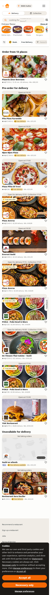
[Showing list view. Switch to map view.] (46, 20)
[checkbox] (7, 31)
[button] (5, 6)
